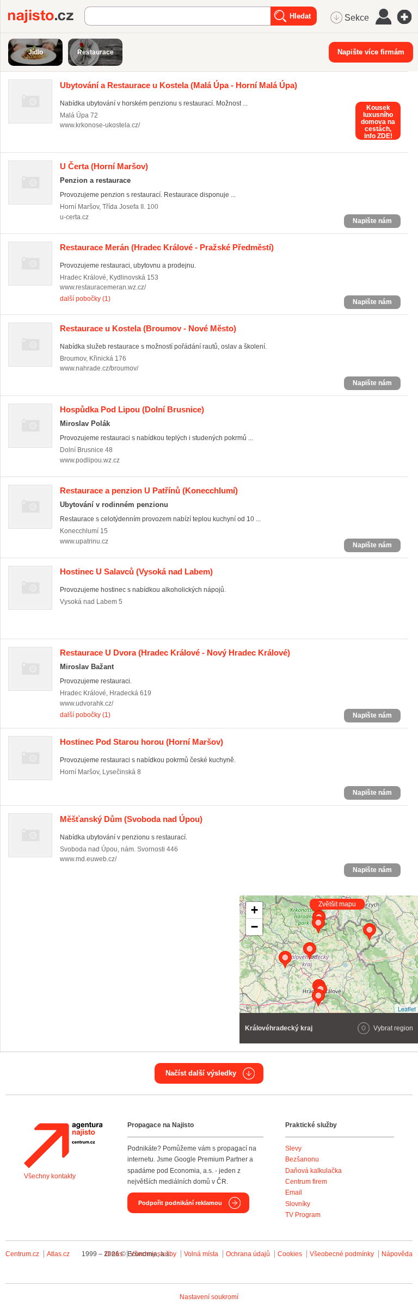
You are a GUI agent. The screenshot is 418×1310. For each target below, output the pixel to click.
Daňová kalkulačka (313, 1171)
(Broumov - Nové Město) (148, 328)
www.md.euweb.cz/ (88, 859)
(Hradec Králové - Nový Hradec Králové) (175, 652)
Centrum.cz (22, 1254)
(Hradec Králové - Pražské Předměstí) (167, 247)
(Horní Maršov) (104, 166)
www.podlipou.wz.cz (90, 460)
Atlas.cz (58, 1254)
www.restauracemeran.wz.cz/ (103, 287)
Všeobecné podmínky (342, 1254)
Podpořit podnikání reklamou (180, 1203)
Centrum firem (306, 1181)
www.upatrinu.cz (84, 541)
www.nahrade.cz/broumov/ (99, 368)
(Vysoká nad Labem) (136, 571)
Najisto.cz (46, 16)
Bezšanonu (302, 1159)
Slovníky (297, 1204)
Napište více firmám (370, 52)
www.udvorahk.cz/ (86, 703)
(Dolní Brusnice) (132, 409)
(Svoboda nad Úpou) (131, 819)
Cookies (290, 1254)
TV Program (303, 1215)
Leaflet (407, 1008)
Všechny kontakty (50, 1176)
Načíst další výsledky (200, 1073)
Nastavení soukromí (209, 1297)
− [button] (254, 927)
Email (293, 1192)
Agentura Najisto (63, 1145)
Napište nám (372, 221)
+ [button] (254, 910)
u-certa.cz (74, 217)
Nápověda (397, 1254)
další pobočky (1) (85, 298)
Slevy (293, 1148)
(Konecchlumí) (149, 490)
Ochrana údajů (248, 1254)
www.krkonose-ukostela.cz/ (100, 125)
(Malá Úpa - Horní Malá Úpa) (178, 85)
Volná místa (201, 1254)
